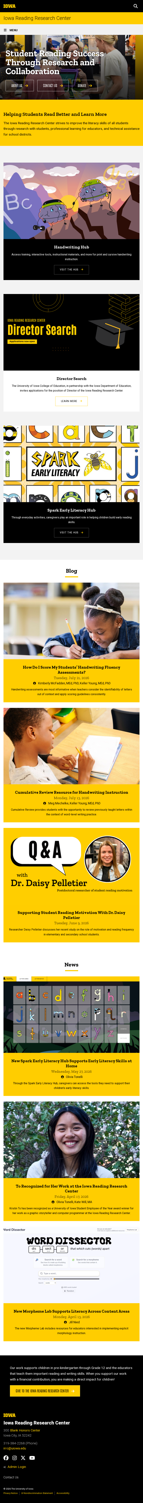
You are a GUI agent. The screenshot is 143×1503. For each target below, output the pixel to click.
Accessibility (63, 1493)
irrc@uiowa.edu (14, 1448)
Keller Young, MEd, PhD (95, 683)
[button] (135, 6)
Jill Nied (74, 1322)
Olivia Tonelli (74, 1077)
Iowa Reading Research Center (37, 18)
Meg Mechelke (58, 803)
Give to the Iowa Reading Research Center (43, 1390)
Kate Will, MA (83, 1202)
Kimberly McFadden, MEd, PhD (58, 683)
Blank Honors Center (25, 1430)
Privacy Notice (10, 1493)
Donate (82, 85)
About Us (17, 85)
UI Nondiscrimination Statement (37, 1493)
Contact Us (50, 85)
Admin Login (16, 1467)
